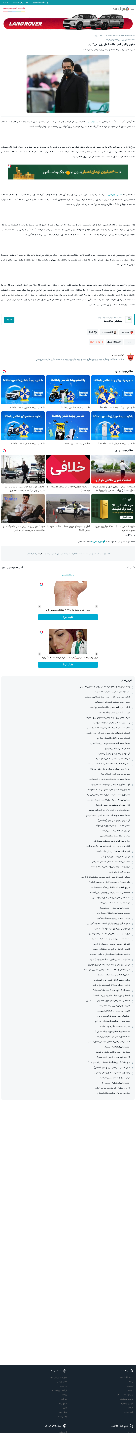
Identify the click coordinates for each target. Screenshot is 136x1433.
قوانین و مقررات (98, 541)
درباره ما (130, 1390)
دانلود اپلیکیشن (126, 1377)
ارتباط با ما (129, 1381)
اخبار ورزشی (62, 1381)
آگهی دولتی (128, 1412)
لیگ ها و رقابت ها (59, 1390)
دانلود (9, 319)
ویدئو (64, 1394)
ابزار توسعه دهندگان (125, 1394)
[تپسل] (9, 166)
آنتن (65, 1407)
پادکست (63, 1386)
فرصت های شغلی (126, 1399)
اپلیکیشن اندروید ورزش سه (14, 8)
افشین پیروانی (115, 194)
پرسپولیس (93, 122)
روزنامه (64, 1399)
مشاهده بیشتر (67, 575)
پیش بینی (63, 1412)
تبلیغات (130, 1386)
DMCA (130, 1407)
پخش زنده (62, 1416)
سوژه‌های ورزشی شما (58, 1377)
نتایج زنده (63, 1403)
